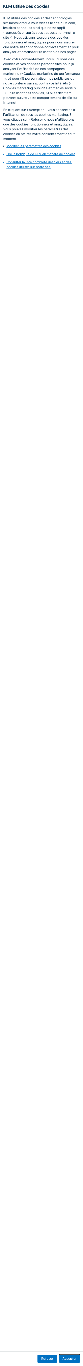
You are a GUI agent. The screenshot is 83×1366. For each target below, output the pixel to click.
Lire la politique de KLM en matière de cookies (40, 154)
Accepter (69, 1359)
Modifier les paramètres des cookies (33, 146)
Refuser (47, 1359)
